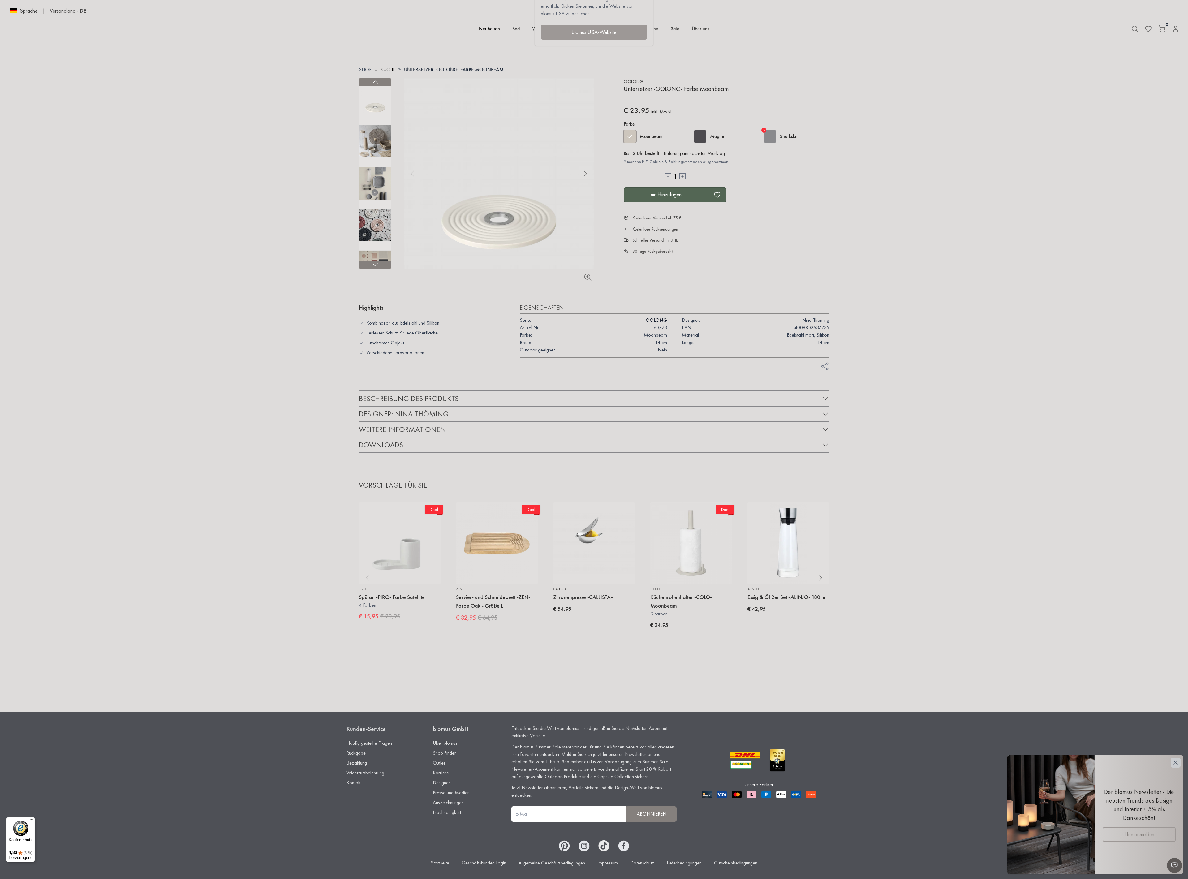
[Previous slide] (375, 82)
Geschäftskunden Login (484, 863)
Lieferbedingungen (684, 863)
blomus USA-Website (594, 32)
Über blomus (445, 743)
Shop (365, 69)
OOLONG (633, 81)
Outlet (439, 763)
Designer (441, 782)
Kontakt (354, 782)
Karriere (441, 772)
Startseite (440, 863)
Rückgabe (356, 753)
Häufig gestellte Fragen (369, 743)
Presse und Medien (451, 792)
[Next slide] (375, 265)
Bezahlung (356, 763)
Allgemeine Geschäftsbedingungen (552, 863)
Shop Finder (444, 753)
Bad (516, 28)
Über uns (700, 28)
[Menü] (31, 821)
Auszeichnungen (448, 802)
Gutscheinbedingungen (735, 863)
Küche (387, 69)
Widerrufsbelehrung (365, 772)
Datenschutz (642, 863)
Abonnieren (651, 814)
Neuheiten (489, 28)
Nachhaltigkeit (447, 812)
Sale (675, 28)
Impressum (607, 863)
